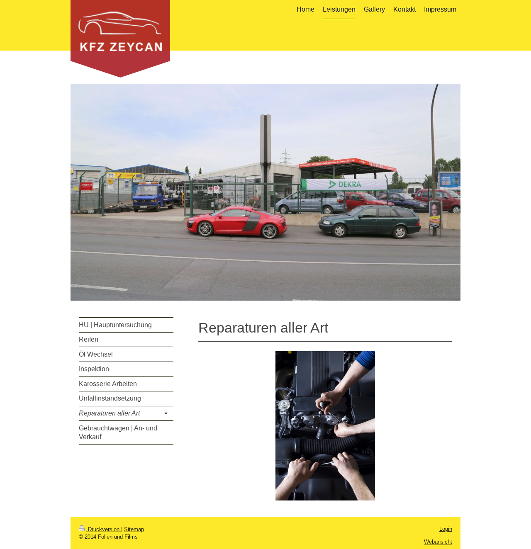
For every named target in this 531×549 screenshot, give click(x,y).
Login (445, 529)
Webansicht (438, 542)
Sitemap (134, 529)
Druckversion (103, 529)
